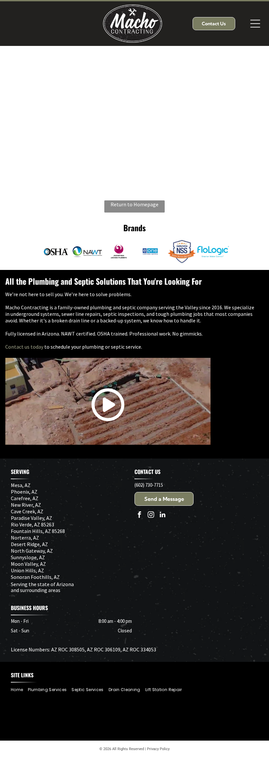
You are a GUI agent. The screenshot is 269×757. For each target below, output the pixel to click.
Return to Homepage (134, 204)
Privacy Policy (158, 749)
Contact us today (24, 346)
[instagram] (151, 515)
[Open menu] (255, 24)
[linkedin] (162, 515)
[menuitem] (19, 689)
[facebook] (139, 515)
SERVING (20, 472)
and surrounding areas (35, 590)
